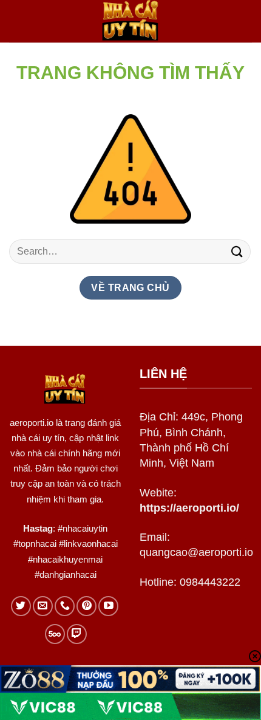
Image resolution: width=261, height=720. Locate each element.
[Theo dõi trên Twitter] (21, 606)
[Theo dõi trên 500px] (55, 634)
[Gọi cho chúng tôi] (65, 606)
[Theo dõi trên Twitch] (77, 634)
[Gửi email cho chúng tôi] (43, 606)
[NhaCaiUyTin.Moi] (130, 21)
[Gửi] (237, 251)
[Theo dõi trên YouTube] (108, 606)
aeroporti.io (31, 422)
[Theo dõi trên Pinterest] (86, 606)
